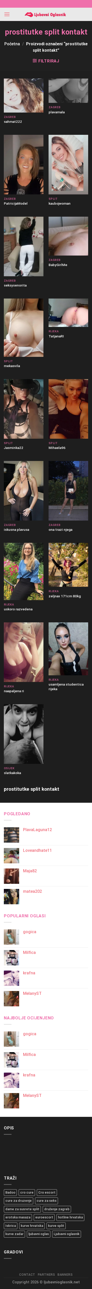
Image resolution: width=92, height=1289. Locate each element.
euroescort (44, 1217)
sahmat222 (13, 121)
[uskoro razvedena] (23, 571)
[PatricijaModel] (23, 164)
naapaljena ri (14, 691)
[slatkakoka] (23, 734)
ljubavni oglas (38, 1234)
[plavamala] (68, 91)
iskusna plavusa (16, 529)
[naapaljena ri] (23, 652)
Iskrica (10, 1226)
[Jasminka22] (23, 409)
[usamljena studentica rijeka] (68, 648)
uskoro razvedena (18, 609)
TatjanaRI (56, 336)
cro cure (26, 1192)
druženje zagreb (57, 1209)
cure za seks (46, 1201)
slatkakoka (12, 773)
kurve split (56, 1226)
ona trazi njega (60, 529)
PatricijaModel (16, 203)
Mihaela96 (57, 448)
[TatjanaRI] (68, 313)
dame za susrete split (22, 1209)
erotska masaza (17, 1217)
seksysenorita (15, 285)
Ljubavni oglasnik (66, 1234)
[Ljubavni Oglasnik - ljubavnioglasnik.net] (46, 14)
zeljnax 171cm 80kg (65, 596)
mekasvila (12, 366)
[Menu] (7, 14)
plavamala (57, 112)
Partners (46, 1274)
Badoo (10, 1192)
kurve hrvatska (32, 1226)
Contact (27, 1274)
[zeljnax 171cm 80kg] (68, 565)
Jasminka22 (13, 448)
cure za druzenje (18, 1201)
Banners (65, 1274)
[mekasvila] (23, 328)
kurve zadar (14, 1234)
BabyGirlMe (58, 265)
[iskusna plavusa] (23, 491)
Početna (12, 43)
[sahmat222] (23, 96)
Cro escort (46, 1192)
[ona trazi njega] (68, 491)
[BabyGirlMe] (68, 236)
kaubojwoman (60, 203)
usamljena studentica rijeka (66, 686)
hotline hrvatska (70, 1217)
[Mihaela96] (68, 409)
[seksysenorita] (23, 246)
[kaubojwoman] (68, 164)
